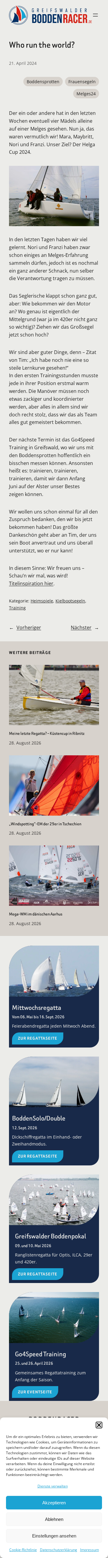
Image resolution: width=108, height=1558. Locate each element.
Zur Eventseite (35, 1392)
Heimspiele (42, 601)
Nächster (81, 627)
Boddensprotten (43, 81)
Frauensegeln (82, 81)
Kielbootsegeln (70, 601)
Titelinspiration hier (31, 583)
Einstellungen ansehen (54, 1535)
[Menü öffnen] (95, 15)
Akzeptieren (54, 1502)
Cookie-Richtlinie (23, 1549)
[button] (99, 1425)
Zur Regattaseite (37, 1038)
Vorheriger (28, 627)
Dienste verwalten (53, 1486)
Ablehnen (54, 1519)
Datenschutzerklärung (58, 1549)
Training (17, 608)
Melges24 (86, 93)
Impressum (89, 1549)
